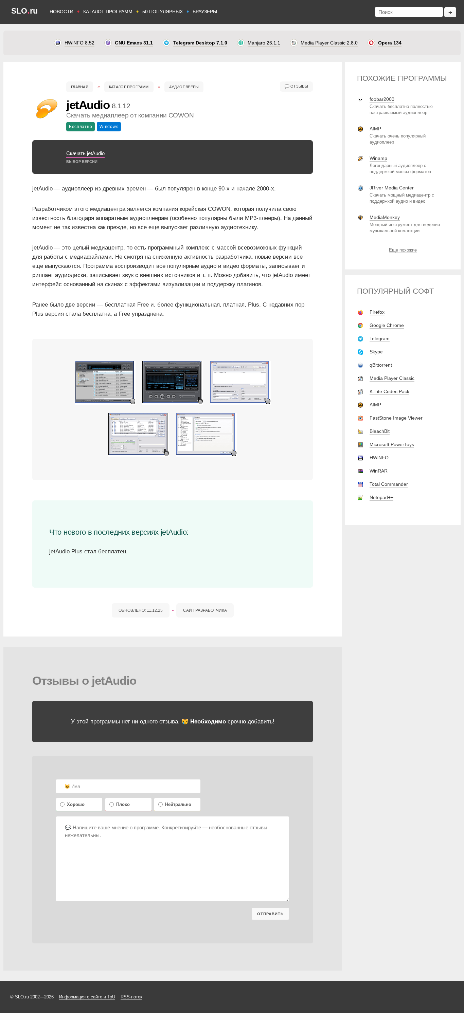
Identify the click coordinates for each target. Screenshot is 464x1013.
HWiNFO (379, 457)
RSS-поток (131, 996)
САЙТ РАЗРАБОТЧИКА (205, 610)
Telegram (380, 338)
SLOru (24, 10)
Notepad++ (381, 497)
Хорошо (76, 804)
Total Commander (389, 484)
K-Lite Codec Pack (389, 391)
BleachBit (380, 431)
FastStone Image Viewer (396, 418)
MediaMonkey (385, 217)
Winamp (378, 158)
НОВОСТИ (61, 11)
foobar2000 (382, 99)
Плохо (123, 804)
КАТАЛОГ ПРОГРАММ (107, 11)
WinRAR (379, 471)
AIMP (375, 128)
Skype (376, 351)
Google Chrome (387, 325)
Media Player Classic (392, 378)
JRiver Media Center (392, 187)
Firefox (377, 312)
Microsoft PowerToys (392, 444)
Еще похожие (403, 250)
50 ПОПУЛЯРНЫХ (162, 11)
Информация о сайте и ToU (87, 996)
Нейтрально (178, 804)
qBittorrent (381, 365)
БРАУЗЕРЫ (205, 11)
